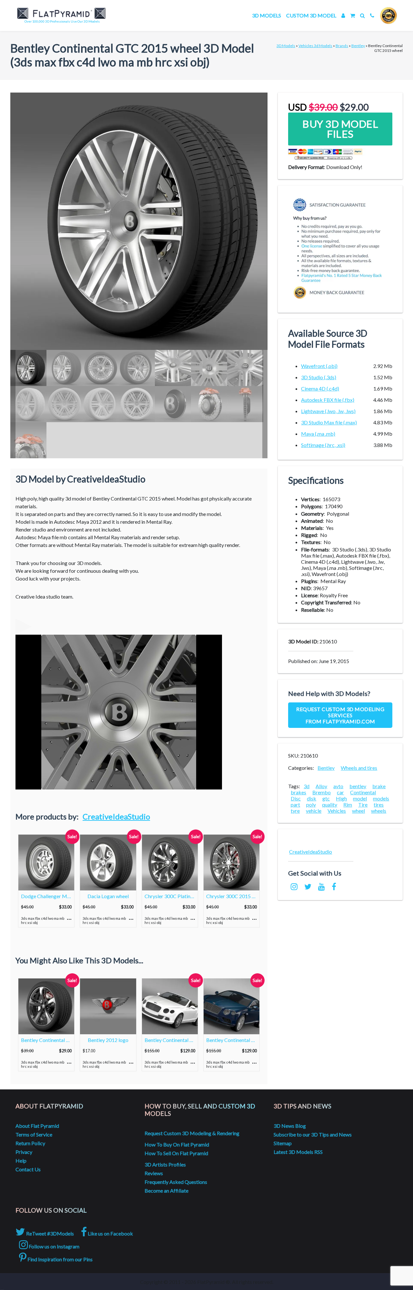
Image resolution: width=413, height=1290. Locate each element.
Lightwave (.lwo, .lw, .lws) (328, 411)
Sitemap (283, 1143)
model (360, 798)
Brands (342, 45)
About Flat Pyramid (37, 1126)
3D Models (266, 15)
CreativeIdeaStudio (116, 816)
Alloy (321, 786)
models (381, 798)
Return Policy (30, 1143)
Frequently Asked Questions (176, 1182)
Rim (347, 804)
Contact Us (28, 1169)
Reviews (154, 1173)
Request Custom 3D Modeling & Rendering (192, 1133)
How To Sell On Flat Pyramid (176, 1153)
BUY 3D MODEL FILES (340, 129)
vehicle (313, 811)
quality (329, 804)
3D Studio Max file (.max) (329, 422)
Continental (363, 792)
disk (311, 798)
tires (379, 804)
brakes (298, 792)
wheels (378, 811)
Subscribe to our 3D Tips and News (313, 1134)
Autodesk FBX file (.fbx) (327, 400)
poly (311, 804)
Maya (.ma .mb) (318, 434)
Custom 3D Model (311, 15)
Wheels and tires (359, 768)
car (340, 792)
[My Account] (343, 15)
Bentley (358, 45)
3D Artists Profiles (165, 1164)
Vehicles (336, 811)
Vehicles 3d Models (315, 45)
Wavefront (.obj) (319, 366)
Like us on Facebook (110, 1233)
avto (338, 786)
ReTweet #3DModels (49, 1233)
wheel (358, 811)
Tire (363, 804)
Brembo (321, 792)
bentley (357, 786)
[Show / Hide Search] (362, 15)
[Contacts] (372, 15)
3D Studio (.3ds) (318, 377)
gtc (326, 798)
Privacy (23, 1152)
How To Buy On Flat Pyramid (177, 1144)
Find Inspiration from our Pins (59, 1259)
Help (20, 1160)
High (341, 798)
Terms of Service (33, 1134)
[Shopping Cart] (352, 15)
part (295, 804)
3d (306, 786)
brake (379, 786)
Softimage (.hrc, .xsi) (323, 445)
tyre (295, 811)
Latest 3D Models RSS (298, 1152)
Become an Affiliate (166, 1190)
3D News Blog (290, 1126)
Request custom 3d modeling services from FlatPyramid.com (340, 715)
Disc (296, 798)
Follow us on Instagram (53, 1246)
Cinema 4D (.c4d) (320, 388)
